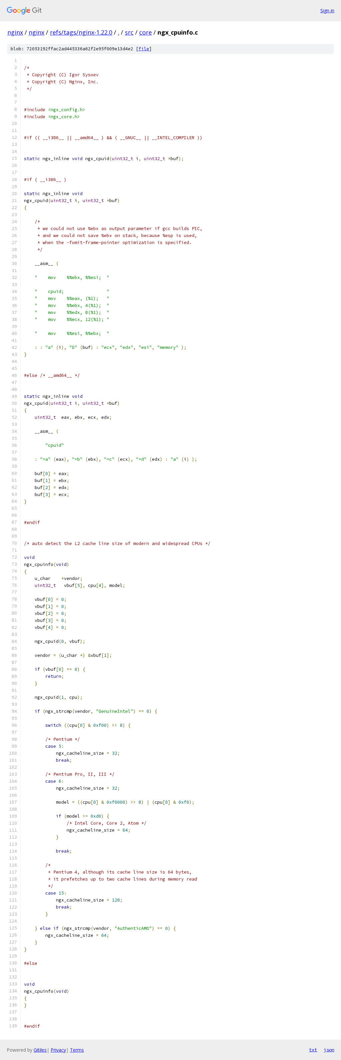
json (329, 1050)
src (129, 32)
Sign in (327, 10)
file (144, 49)
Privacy (58, 1050)
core (145, 32)
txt (313, 1050)
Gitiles (40, 1050)
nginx (15, 32)
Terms (77, 1050)
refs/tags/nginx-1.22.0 (81, 32)
